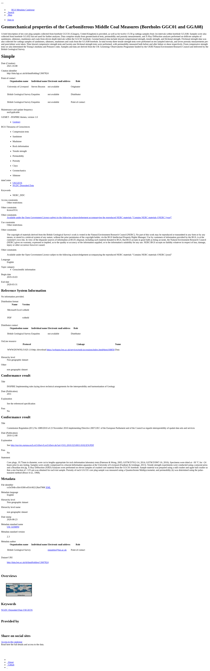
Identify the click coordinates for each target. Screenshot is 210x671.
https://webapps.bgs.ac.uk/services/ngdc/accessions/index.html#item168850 (81, 349)
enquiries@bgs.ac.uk (57, 550)
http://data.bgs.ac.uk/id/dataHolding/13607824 (28, 562)
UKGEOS (17, 183)
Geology (16, 122)
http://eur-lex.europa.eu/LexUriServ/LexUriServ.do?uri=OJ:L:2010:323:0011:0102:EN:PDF (52, 445)
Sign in (10, 20)
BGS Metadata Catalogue (23, 10)
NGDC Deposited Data (23, 185)
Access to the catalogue (11, 642)
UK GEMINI (13, 527)
